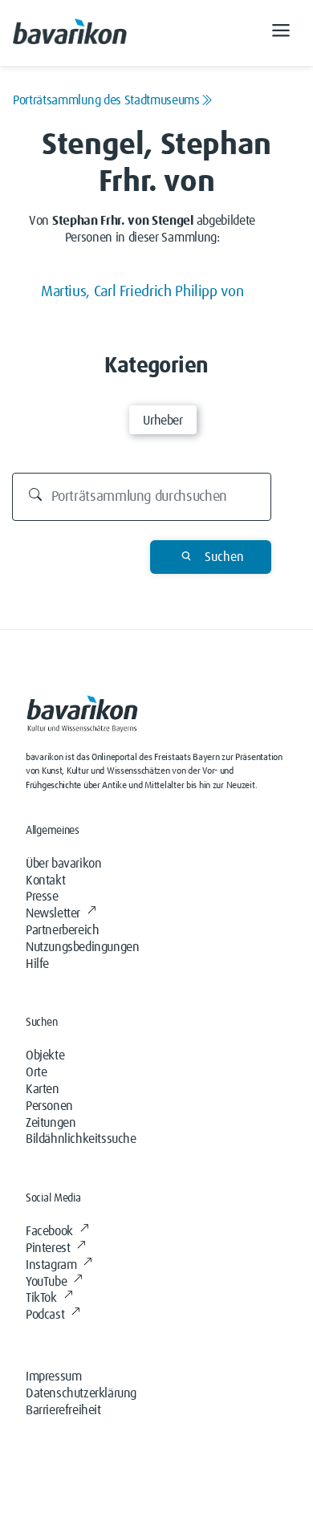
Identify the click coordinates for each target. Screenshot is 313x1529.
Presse (42, 896)
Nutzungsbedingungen (82, 947)
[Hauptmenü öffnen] (281, 33)
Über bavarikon (63, 863)
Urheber (162, 420)
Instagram (51, 1265)
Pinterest (48, 1248)
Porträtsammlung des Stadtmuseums (106, 100)
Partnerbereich (62, 930)
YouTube (46, 1281)
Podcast (45, 1314)
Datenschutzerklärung (81, 1393)
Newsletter (53, 913)
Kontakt (45, 880)
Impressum (53, 1376)
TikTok (41, 1297)
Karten (42, 1089)
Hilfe (37, 964)
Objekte (45, 1055)
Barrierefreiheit (63, 1410)
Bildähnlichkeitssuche (81, 1139)
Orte (36, 1072)
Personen (49, 1106)
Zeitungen (50, 1122)
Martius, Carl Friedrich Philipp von (142, 291)
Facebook (49, 1231)
